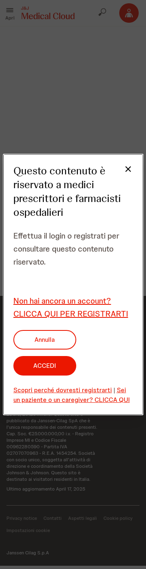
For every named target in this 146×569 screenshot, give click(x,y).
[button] (123, 174)
